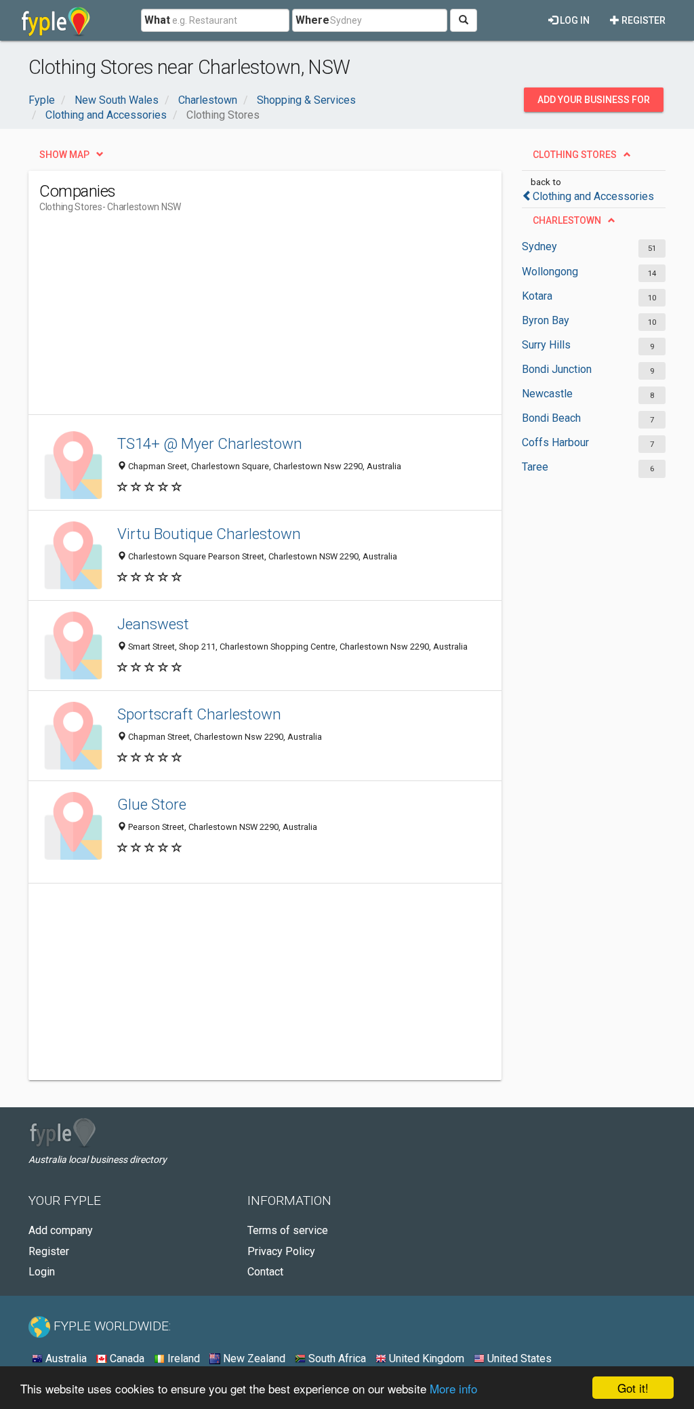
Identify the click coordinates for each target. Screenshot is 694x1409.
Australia (65, 1358)
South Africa (336, 1358)
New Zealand (252, 1358)
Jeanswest (153, 624)
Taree (535, 466)
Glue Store (151, 804)
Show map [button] (64, 154)
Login (41, 1271)
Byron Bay (545, 320)
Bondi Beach (551, 418)
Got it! (633, 1387)
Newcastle (547, 393)
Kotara (537, 296)
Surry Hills (546, 344)
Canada (125, 1358)
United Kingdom (425, 1358)
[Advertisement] (286, 319)
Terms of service (287, 1230)
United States (518, 1358)
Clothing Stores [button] (575, 154)
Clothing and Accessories (593, 196)
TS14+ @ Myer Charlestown (209, 443)
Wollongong (550, 271)
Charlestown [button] (567, 220)
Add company (60, 1230)
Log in (574, 20)
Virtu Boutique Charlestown (209, 533)
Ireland (182, 1358)
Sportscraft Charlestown (199, 714)
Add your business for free (593, 103)
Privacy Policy (281, 1251)
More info (453, 1388)
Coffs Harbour (555, 442)
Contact (265, 1271)
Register (642, 20)
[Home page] (56, 20)
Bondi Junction (557, 369)
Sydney (539, 246)
